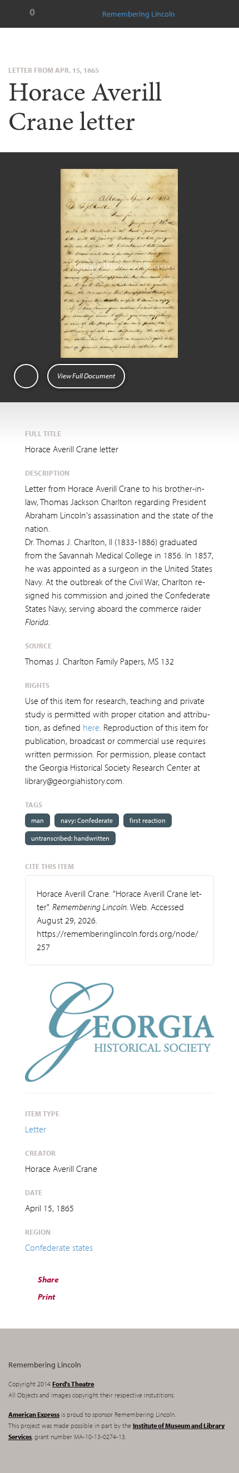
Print (45, 1296)
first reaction (148, 820)
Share (47, 1279)
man (37, 820)
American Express (33, 1414)
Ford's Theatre (73, 1384)
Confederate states (59, 1247)
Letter (35, 1129)
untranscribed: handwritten (70, 838)
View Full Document (86, 375)
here (91, 727)
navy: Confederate (87, 820)
